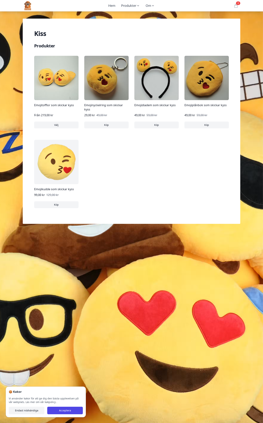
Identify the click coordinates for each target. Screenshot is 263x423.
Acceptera (65, 410)
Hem (111, 5)
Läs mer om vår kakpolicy (41, 402)
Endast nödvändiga (26, 410)
